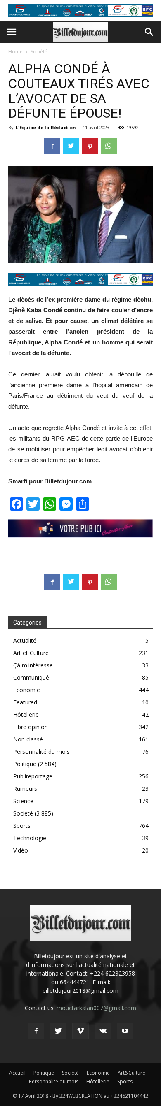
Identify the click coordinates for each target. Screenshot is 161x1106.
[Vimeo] (80, 1031)
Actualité (24, 640)
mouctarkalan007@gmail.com (96, 1008)
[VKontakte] (103, 1031)
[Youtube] (125, 1031)
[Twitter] (58, 1031)
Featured (25, 702)
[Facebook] (36, 1031)
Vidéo (20, 850)
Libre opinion (30, 727)
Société (39, 51)
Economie (26, 690)
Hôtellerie (26, 714)
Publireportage (32, 776)
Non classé (28, 739)
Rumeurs (25, 788)
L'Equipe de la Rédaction (46, 127)
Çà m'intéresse (33, 665)
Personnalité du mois (41, 751)
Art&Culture (131, 1072)
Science (23, 801)
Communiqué (31, 677)
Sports (22, 826)
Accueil (17, 1072)
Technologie (29, 838)
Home (15, 51)
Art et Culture (31, 653)
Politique (24, 764)
